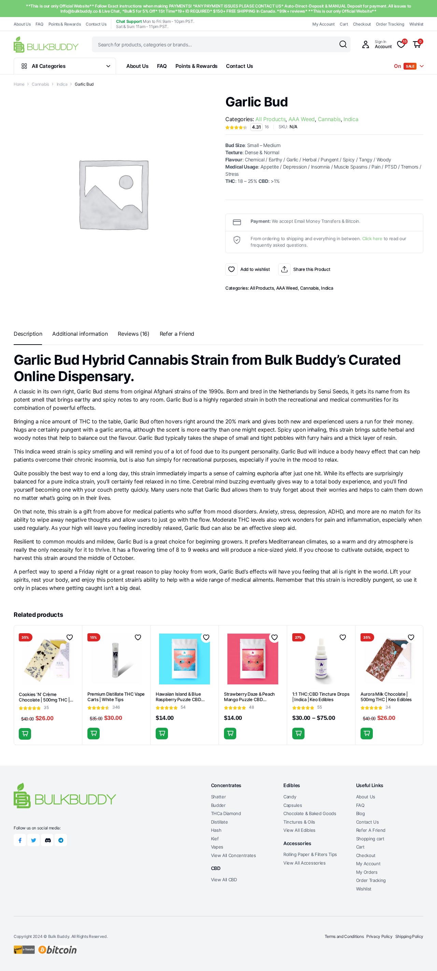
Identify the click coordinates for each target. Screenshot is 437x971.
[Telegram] (61, 840)
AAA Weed (301, 119)
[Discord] (47, 840)
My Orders (367, 872)
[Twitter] (33, 840)
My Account (323, 24)
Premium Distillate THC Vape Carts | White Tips (116, 696)
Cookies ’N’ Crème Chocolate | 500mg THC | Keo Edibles (44, 700)
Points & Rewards (64, 24)
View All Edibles (299, 830)
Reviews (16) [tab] (133, 333)
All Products (270, 119)
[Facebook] (20, 840)
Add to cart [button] (25, 734)
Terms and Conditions (344, 936)
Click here (372, 238)
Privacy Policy (379, 936)
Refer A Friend (371, 830)
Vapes (217, 847)
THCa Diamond (226, 813)
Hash (216, 830)
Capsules (292, 805)
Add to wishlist (231, 269)
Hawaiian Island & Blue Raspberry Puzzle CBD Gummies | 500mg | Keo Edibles (179, 702)
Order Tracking (390, 24)
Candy (289, 796)
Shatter (218, 796)
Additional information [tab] (80, 333)
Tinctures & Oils (299, 822)
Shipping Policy (409, 936)
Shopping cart (370, 838)
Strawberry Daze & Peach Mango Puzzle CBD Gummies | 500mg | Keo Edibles (249, 702)
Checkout (362, 24)
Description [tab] (28, 333)
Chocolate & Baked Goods (309, 813)
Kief (215, 838)
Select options (93, 733)
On (404, 66)
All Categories (49, 66)
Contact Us (96, 24)
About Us (22, 24)
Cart (344, 24)
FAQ (39, 24)
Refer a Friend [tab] (177, 333)
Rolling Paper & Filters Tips (310, 854)
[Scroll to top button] (421, 955)
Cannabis (40, 84)
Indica (62, 84)
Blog (360, 813)
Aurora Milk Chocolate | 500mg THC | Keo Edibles (386, 696)
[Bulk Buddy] (46, 44)
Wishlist (416, 24)
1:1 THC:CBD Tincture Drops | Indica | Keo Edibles (320, 696)
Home (19, 84)
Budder (218, 805)
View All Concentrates (233, 855)
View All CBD (224, 879)
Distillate (219, 822)
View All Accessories (304, 863)
